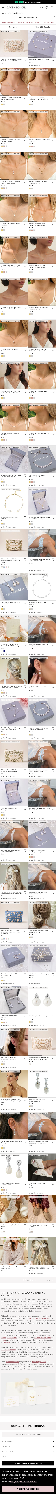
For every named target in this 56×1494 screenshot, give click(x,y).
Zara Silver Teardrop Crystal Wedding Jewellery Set (37, 851)
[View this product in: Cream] (2, 567)
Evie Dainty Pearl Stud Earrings (38, 1015)
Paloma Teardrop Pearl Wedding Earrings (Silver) (10, 1183)
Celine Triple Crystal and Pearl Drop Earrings (11, 1142)
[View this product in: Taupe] (4, 1231)
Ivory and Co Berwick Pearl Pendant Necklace (39, 140)
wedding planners (39, 1361)
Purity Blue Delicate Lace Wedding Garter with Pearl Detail (39, 559)
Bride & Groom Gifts (25, 22)
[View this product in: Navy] (4, 651)
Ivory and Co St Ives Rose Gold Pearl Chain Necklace (39, 434)
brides (3, 1337)
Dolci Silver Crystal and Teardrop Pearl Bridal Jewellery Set (10, 728)
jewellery (8, 1342)
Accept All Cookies (28, 1489)
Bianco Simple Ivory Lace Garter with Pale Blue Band (38, 892)
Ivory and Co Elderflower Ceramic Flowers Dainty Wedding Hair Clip (11, 892)
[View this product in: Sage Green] (8, 567)
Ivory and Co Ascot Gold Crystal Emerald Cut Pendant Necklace (38, 98)
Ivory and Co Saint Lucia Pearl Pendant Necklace (9, 350)
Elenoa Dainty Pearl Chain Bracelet (39, 59)
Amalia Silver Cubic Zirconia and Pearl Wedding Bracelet (38, 728)
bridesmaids (12, 1337)
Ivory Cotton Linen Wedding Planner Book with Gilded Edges (10, 645)
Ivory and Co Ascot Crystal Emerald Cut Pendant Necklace (11, 98)
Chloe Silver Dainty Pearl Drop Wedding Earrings (10, 974)
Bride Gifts (38, 22)
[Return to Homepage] (16, 7)
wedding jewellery (8, 1349)
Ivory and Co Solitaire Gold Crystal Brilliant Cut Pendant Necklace (11, 391)
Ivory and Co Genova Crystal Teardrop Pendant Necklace (37, 224)
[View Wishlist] (47, 7)
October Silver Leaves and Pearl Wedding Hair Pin (38, 931)
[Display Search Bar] (42, 7)
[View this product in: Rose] (6, 567)
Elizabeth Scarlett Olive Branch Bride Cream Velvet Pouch (10, 770)
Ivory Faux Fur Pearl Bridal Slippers (37, 1184)
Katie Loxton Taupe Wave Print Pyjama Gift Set (10, 1267)
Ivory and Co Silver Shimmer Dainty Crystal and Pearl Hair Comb (11, 686)
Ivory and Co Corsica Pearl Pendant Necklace (11, 224)
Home (4, 13)
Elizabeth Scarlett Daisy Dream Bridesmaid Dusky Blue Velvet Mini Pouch (10, 932)
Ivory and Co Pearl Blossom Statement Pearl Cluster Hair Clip (39, 1267)
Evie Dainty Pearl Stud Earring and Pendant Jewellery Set (11, 475)
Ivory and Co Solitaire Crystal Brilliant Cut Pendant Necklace (38, 350)
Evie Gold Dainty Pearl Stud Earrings (9, 809)
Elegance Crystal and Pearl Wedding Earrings (37, 1100)
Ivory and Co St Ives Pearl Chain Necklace (10, 433)
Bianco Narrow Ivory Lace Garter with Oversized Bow (38, 645)
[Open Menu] (3, 7)
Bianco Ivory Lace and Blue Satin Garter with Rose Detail (38, 770)
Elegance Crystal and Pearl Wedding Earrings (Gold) (9, 1058)
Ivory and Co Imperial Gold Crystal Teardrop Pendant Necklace (11, 308)
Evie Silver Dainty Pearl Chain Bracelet (37, 603)
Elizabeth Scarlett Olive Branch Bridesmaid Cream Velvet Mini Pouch (10, 560)
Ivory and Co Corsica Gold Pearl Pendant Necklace (38, 182)
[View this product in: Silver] (4, 104)
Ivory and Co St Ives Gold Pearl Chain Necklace (38, 392)
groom (3, 1340)
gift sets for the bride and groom (39, 1318)
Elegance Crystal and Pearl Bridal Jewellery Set (11, 603)
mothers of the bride (42, 1337)
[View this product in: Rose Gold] (4, 146)
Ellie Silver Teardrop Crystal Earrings (9, 1016)
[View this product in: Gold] (2, 104)
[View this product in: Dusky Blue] (4, 567)
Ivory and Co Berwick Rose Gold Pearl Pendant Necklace (10, 182)
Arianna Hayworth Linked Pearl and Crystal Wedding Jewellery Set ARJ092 (11, 1101)
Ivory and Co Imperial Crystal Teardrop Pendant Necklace (37, 266)
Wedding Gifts (18, 13)
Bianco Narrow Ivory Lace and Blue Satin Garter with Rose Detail (39, 1142)
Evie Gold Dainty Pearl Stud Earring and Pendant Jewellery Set (39, 517)
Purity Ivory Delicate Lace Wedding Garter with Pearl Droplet (39, 809)
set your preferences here (23, 1481)
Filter (42, 27)
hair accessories (12, 1361)
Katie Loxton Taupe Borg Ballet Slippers (38, 1225)
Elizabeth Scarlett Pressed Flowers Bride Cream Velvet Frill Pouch (11, 60)
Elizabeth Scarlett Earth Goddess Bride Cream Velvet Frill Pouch (39, 1058)
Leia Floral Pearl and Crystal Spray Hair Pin (39, 974)
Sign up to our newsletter (28, 1463)
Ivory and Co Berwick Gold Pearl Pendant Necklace (10, 140)
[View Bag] (52, 7)
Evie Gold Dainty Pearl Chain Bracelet (9, 517)
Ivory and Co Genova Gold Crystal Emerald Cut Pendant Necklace (10, 266)
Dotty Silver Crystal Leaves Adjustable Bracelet (37, 476)
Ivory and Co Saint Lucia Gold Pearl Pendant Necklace (39, 308)
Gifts (9, 13)
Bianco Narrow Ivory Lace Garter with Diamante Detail (10, 850)
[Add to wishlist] (25, 59)
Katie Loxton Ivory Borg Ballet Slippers (10, 1225)
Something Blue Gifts (9, 22)
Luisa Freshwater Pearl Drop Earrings (37, 687)
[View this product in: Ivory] (2, 651)
